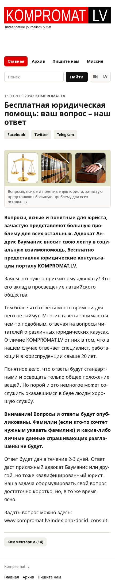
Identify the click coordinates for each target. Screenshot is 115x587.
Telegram (65, 134)
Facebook (16, 134)
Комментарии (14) (25, 541)
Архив (38, 61)
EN (95, 76)
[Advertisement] (57, 41)
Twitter (41, 134)
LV (105, 76)
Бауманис (76, 467)
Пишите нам (65, 61)
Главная (15, 61)
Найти (76, 76)
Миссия (95, 61)
